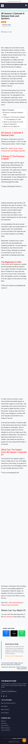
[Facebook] (1, 696)
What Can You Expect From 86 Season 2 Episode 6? (13, 123)
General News (5, 712)
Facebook (6, 632)
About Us (3, 721)
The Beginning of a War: (13, 119)
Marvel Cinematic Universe (8, 703)
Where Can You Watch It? (11, 126)
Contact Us (4, 723)
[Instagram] (6, 696)
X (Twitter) (14, 633)
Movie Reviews (5, 709)
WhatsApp (22, 632)
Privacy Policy (5, 725)
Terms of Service (5, 730)
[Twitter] (3, 696)
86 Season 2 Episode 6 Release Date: (13, 114)
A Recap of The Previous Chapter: (14, 117)
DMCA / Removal (5, 727)
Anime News (4, 706)
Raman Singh (7, 24)
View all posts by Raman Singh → (14, 656)
